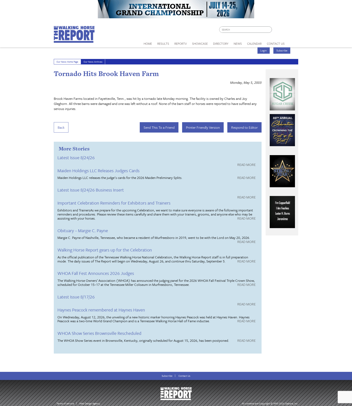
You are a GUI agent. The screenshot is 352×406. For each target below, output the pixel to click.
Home (148, 43)
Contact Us (184, 375)
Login (263, 50)
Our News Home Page (67, 61)
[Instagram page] (292, 30)
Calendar (254, 43)
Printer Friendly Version (203, 127)
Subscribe (281, 50)
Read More (246, 165)
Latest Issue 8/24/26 (76, 157)
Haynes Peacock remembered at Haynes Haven (101, 310)
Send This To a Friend (159, 127)
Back (61, 127)
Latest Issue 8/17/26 (76, 297)
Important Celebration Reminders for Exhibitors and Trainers (113, 203)
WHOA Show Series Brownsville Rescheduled (99, 333)
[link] (148, 42)
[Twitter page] (284, 30)
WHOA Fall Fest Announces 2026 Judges (95, 273)
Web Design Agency (89, 403)
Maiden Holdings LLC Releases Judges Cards (98, 170)
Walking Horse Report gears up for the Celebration (104, 250)
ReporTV (180, 43)
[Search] (269, 29)
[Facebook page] (277, 30)
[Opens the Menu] (293, 42)
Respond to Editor (244, 127)
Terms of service (65, 403)
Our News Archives (93, 61)
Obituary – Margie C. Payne (82, 230)
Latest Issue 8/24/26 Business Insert (90, 190)
